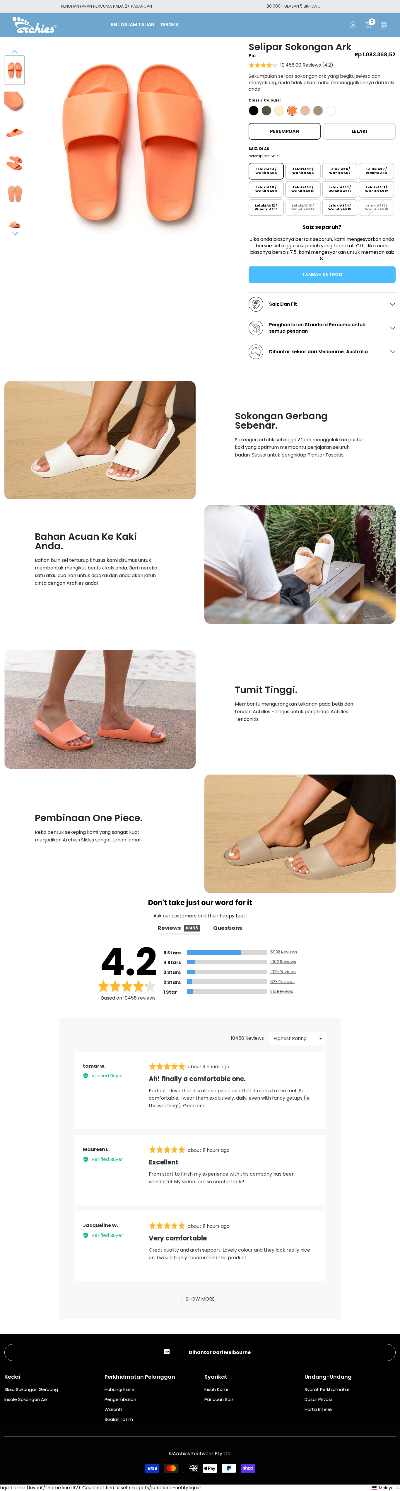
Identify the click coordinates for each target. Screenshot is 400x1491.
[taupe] (318, 110)
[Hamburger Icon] (383, 25)
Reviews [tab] (178, 928)
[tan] (305, 110)
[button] (15, 52)
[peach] (292, 111)
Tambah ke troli (323, 274)
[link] (100, 440)
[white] (331, 110)
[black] (253, 110)
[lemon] (279, 110)
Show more (200, 1299)
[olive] (266, 110)
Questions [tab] (227, 928)
